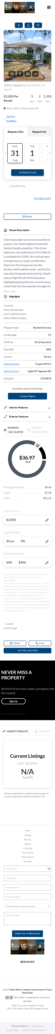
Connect (27, 861)
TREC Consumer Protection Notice (27, 1005)
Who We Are (28, 857)
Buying (27, 839)
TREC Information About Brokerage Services (27, 1008)
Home (27, 830)
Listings (27, 835)
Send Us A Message (27, 933)
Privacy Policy (12, 1030)
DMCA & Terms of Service (33, 1030)
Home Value (27, 852)
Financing (27, 848)
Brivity (25, 1026)
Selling (27, 844)
